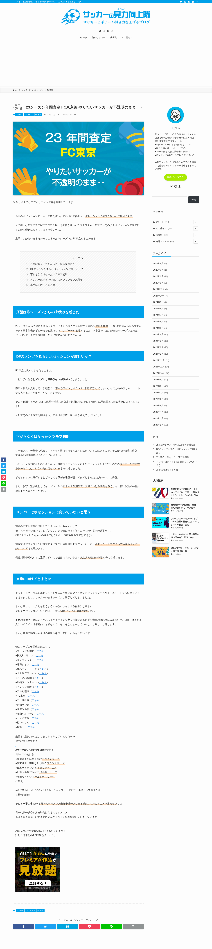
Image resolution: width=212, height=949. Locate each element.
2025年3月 (160, 270)
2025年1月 (160, 283)
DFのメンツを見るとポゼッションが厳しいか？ (56, 269)
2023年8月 (160, 386)
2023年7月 (160, 392)
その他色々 (163, 228)
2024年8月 (160, 308)
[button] (23, 926)
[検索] (197, 1)
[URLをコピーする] (133, 926)
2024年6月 (160, 321)
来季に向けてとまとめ (42, 284)
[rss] (193, 1)
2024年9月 (160, 302)
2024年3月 (160, 341)
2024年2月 (160, 347)
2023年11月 (161, 366)
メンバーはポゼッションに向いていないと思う (56, 279)
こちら (40, 651)
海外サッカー (165, 241)
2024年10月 (160, 295)
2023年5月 (160, 405)
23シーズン (29, 115)
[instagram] (185, 1)
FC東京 (38, 115)
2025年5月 (160, 263)
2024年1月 (160, 354)
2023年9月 (160, 379)
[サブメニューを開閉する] (196, 222)
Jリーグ (19, 115)
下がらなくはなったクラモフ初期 (49, 274)
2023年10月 (161, 373)
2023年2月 (160, 425)
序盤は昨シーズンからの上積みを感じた (52, 264)
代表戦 (162, 235)
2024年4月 (160, 334)
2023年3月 (160, 418)
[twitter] (181, 1)
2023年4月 (160, 412)
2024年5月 (160, 328)
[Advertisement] (106, 64)
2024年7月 (160, 315)
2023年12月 (161, 360)
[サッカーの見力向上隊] (106, 16)
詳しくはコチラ (175, 177)
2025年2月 (160, 276)
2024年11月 (160, 289)
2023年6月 (160, 399)
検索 (194, 200)
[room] (189, 1)
